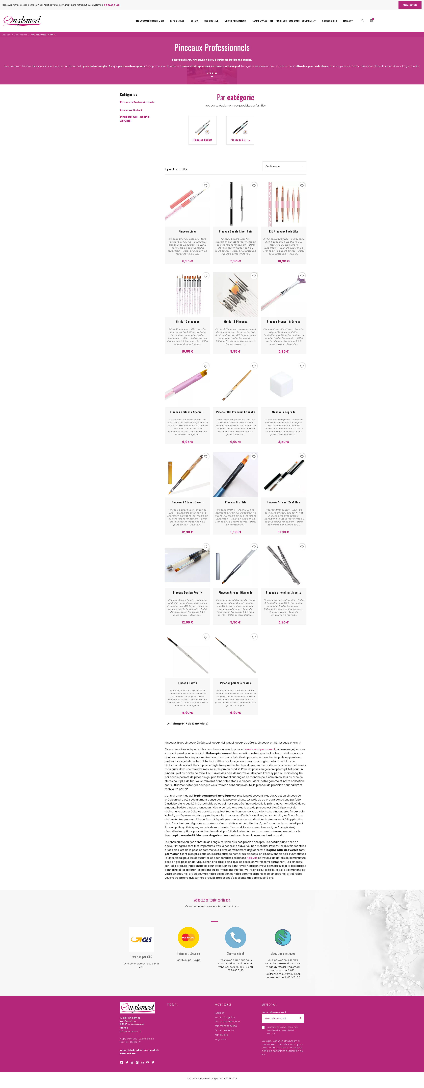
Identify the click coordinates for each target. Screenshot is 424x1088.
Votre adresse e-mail (274, 1012)
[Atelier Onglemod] (21, 21)
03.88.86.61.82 (112, 4)
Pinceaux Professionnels (137, 102)
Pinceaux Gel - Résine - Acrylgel (135, 119)
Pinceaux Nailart (131, 110)
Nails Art (252, 858)
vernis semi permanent (260, 749)
